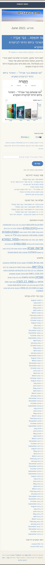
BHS (41, 224)
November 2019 (35, 401)
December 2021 (35, 363)
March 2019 (36, 416)
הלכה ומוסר (39, 232)
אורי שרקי (15, 225)
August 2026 (36, 300)
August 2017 (36, 448)
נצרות (10, 277)
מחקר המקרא (10, 239)
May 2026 (37, 308)
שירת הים (11, 288)
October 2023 (35, 345)
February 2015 (35, 491)
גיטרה (19, 267)
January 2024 (36, 343)
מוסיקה (39, 277)
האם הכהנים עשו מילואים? (34, 194)
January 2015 (36, 494)
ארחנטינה (6, 263)
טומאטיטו (12, 273)
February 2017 (35, 459)
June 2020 (37, 386)
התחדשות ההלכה (23, 235)
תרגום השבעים (13, 252)
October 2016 (35, 469)
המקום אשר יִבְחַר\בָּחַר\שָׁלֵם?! (33, 179)
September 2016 (34, 471)
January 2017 (36, 461)
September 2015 (34, 474)
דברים (14, 228)
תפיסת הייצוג (23, 252)
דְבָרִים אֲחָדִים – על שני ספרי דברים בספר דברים (27, 182)
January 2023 (36, 353)
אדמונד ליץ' (22, 225)
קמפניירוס (39, 288)
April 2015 (37, 486)
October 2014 (35, 501)
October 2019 (35, 403)
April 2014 (37, 516)
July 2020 (37, 383)
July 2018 (37, 428)
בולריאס (40, 228)
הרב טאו (28, 146)
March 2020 (36, 393)
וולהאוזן (22, 146)
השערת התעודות (10, 231)
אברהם (37, 224)
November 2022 (35, 355)
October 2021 (35, 368)
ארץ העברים (29, 12)
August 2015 (36, 476)
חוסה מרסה (24, 273)
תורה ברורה (10, 248)
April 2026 (37, 310)
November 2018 (35, 421)
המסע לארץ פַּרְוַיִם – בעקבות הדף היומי (23, 214)
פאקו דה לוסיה (25, 281)
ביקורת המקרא (30, 228)
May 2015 (37, 484)
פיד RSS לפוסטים (37, 544)
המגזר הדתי (34, 146)
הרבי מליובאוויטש (21, 270)
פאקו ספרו (12, 282)
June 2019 (37, 411)
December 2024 (35, 330)
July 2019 (37, 408)
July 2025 (37, 325)
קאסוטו (24, 248)
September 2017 (34, 446)
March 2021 (36, 376)
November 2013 (35, 529)
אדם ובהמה (30, 224)
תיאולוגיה (32, 252)
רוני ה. (41, 212)
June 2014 (37, 511)
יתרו (30, 240)
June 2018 (37, 431)
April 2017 (37, 453)
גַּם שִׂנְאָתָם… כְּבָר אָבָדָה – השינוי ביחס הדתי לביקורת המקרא (26, 42)
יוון (11, 235)
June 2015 (37, 481)
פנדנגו (24, 285)
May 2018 (37, 433)
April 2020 (37, 391)
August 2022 (36, 358)
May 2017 (37, 451)
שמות (15, 248)
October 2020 (35, 378)
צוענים (10, 285)
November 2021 (35, 365)
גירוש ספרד (13, 267)
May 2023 (37, 348)
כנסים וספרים (24, 239)
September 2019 (34, 406)
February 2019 (35, 418)
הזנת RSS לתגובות (36, 546)
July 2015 (37, 479)
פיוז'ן (28, 285)
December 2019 (35, 398)
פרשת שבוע (35, 248)
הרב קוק (30, 270)
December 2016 (35, 464)
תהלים (5, 288)
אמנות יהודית (21, 263)
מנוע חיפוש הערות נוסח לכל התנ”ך (31, 192)
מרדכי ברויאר (15, 146)
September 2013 (34, 534)
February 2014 (35, 521)
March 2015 (36, 489)
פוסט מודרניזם (34, 285)
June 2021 (37, 371)
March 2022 (36, 360)
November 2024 (35, 333)
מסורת (41, 244)
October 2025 (35, 320)
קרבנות (20, 248)
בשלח (24, 267)
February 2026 (35, 315)
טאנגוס (18, 273)
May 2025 (37, 328)
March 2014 (36, 519)
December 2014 (35, 496)
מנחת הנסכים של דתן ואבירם (33, 184)
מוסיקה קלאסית (28, 277)
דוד (11, 228)
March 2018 (36, 438)
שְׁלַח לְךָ (37, 163)
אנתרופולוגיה (7, 224)
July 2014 (37, 509)
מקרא (25, 52)
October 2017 (36, 443)
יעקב (37, 240)
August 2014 (36, 506)
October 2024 (35, 335)
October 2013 (35, 531)
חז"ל (14, 235)
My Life (28, 555)
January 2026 (36, 318)
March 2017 (36, 456)
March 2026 (36, 313)
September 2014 (34, 504)
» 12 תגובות (14, 52)
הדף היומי (7, 228)
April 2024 (37, 340)
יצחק (33, 240)
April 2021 (37, 373)
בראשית (19, 228)
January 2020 (36, 396)
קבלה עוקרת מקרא (36, 187)
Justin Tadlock (15, 555)
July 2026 (37, 303)
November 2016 (35, 466)
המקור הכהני (23, 232)
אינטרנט (12, 143)
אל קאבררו (31, 262)
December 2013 (34, 526)
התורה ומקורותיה (36, 235)
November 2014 (35, 499)
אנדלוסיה (13, 262)
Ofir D (38, 207)
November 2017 (35, 441)
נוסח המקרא (20, 243)
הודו (35, 270)
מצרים (37, 244)
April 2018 (37, 436)
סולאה (40, 281)
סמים (35, 282)
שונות (21, 52)
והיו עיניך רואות (36, 273)
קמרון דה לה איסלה (28, 287)
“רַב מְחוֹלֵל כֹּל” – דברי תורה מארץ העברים (29, 189)
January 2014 (36, 524)
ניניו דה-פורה (16, 277)
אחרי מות (39, 262)
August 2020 (36, 381)
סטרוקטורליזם (9, 244)
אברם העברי (39, 204)
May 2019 (37, 413)
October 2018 (35, 423)
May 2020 (37, 388)
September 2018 (34, 426)
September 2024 (34, 338)
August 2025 (36, 323)
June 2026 (37, 305)
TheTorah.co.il (21, 143)
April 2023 (37, 350)
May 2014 (37, 514)
